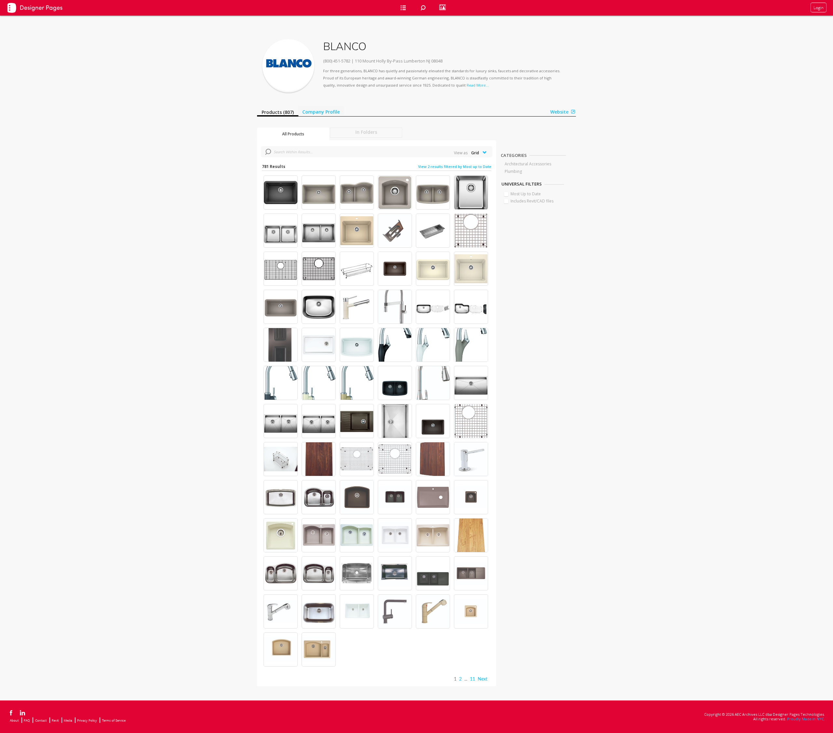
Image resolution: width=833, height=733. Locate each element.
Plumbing (513, 171)
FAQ (27, 720)
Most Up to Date (526, 194)
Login (818, 7)
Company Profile (321, 112)
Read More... (478, 85)
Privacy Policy (87, 720)
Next (482, 679)
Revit (55, 720)
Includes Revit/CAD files (532, 201)
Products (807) (278, 112)
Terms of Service (114, 720)
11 (472, 679)
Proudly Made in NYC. (806, 718)
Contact (41, 720)
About (14, 720)
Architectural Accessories (528, 164)
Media (68, 720)
